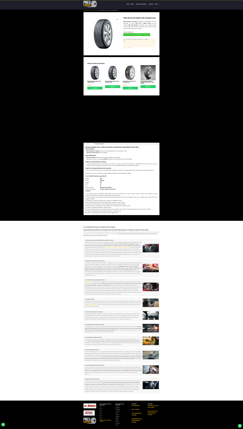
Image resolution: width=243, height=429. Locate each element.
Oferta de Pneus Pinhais (128, 44)
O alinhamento (89, 282)
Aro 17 (101, 413)
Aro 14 (101, 408)
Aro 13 (101, 406)
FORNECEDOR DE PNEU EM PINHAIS (133, 41)
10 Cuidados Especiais (99, 144)
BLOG (156, 4)
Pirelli (117, 425)
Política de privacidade (105, 420)
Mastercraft (118, 423)
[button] (117, 19)
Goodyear (117, 416)
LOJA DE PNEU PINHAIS (128, 42)
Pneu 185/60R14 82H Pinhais (149, 44)
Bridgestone (118, 407)
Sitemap (101, 421)
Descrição (87, 144)
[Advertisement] (121, 118)
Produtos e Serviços (141, 4)
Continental (118, 411)
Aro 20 (101, 418)
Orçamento (95, 88)
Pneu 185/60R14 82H (138, 44)
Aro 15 (101, 410)
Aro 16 (101, 411)
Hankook (117, 418)
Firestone (117, 414)
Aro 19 (101, 417)
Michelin (117, 421)
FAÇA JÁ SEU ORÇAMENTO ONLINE (137, 34)
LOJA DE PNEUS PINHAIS (139, 42)
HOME (127, 4)
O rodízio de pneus (92, 304)
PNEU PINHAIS (126, 46)
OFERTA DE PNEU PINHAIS (149, 42)
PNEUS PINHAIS (133, 46)
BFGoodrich (118, 409)
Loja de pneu (95, 10)
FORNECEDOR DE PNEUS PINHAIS (148, 41)
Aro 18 (101, 415)
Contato (151, 4)
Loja (91, 10)
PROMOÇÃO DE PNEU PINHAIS (143, 46)
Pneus (131, 4)
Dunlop (117, 412)
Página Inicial (86, 10)
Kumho (117, 419)
